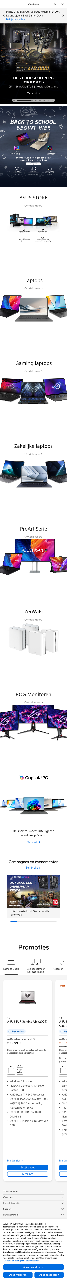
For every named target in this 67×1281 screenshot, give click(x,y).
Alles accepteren (49, 1274)
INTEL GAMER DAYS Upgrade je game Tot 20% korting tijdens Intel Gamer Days (33, 15)
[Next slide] (63, 16)
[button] (4, 3)
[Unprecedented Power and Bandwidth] (33, 229)
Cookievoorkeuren (33, 1267)
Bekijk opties (27, 1167)
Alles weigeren (18, 1274)
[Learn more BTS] (33, 186)
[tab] (14, 100)
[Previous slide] (4, 16)
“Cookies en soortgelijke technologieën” (21, 1260)
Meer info (27, 1174)
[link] (33, 4)
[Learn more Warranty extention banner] (33, 103)
